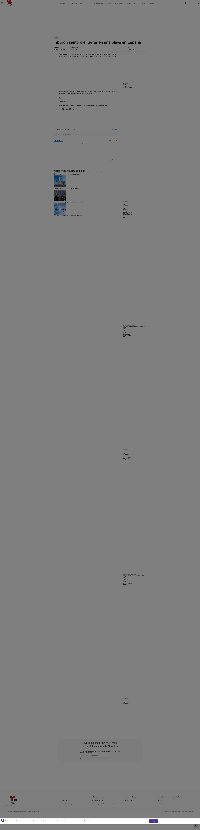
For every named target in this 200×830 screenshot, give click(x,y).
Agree (153, 821)
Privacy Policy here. (89, 820)
